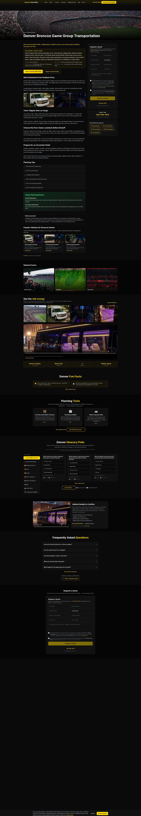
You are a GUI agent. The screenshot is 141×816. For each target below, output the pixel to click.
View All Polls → (69, 487)
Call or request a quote (71, 578)
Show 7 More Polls (79, 483)
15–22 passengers (107, 126)
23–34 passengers (96, 129)
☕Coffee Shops (28, 488)
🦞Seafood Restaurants (30, 461)
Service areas (37, 255)
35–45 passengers (108, 129)
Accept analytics (102, 813)
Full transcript (87, 526)
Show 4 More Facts (70, 389)
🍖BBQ (26, 484)
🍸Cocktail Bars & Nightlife (31, 492)
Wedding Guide (72, 2)
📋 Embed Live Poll (81, 487)
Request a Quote (102, 98)
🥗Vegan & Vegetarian (30, 480)
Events (57, 2)
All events (30, 255)
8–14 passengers (95, 126)
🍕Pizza (26, 469)
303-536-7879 (97, 2)
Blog (79, 2)
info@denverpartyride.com (102, 105)
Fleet (50, 2)
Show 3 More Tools (61, 429)
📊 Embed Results (52, 477)
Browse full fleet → (113, 302)
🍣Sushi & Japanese (29, 476)
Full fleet (26, 255)
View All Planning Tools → (76, 429)
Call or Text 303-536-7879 (33, 71)
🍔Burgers (27, 473)
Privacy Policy (102, 87)
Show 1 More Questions (70, 571)
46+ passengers (95, 132)
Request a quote (89, 523)
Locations (63, 2)
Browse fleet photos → (78, 523)
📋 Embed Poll (45, 477)
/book (73, 221)
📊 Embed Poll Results (91, 487)
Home (45, 2)
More (83, 2)
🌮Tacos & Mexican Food (31, 457)
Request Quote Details (109, 2)
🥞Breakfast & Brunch (29, 465)
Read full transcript (30, 358)
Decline (93, 813)
